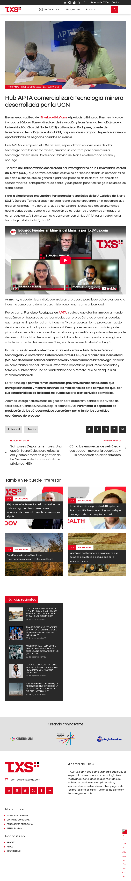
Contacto (117, 2)
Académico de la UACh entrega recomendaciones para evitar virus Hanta (30, 557)
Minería (31, 429)
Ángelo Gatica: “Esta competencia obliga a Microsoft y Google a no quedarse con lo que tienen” (42, 650)
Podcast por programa (20, 824)
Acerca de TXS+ (99, 2)
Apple (10, 847)
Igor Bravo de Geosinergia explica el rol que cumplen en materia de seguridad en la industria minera (94, 557)
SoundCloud (13, 851)
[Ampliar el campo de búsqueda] (114, 9)
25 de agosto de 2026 (36, 657)
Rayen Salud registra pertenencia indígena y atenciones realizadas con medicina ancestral (42, 669)
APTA (63, 312)
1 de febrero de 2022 (31, 87)
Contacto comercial (18, 820)
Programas (13, 87)
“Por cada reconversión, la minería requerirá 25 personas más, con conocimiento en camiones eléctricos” (41, 612)
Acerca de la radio (17, 815)
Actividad (14, 429)
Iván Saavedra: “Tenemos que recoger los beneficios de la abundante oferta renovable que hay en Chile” (42, 687)
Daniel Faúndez (51, 87)
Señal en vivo (14, 828)
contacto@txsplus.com (25, 779)
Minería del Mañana (53, 117)
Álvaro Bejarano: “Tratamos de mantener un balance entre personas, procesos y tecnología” (42, 631)
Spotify (11, 842)
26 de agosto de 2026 (36, 638)
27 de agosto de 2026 (36, 619)
